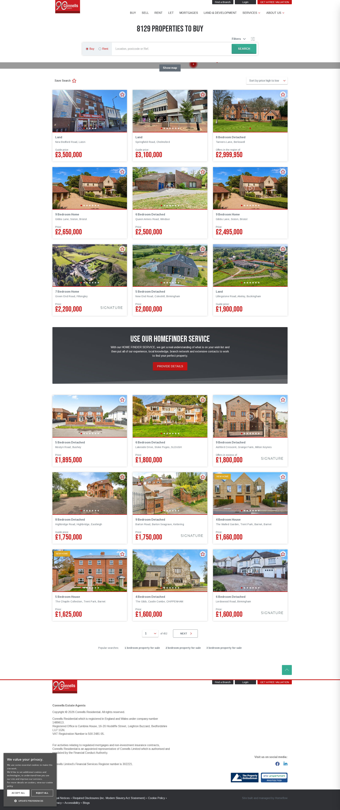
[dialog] (30, 779)
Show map (170, 67)
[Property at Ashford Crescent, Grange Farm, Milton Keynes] (250, 416)
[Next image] (122, 111)
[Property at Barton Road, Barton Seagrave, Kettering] (170, 493)
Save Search (63, 80)
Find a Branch (223, 2)
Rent (105, 48)
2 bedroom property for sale (183, 647)
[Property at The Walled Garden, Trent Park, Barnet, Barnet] (250, 493)
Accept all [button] (18, 792)
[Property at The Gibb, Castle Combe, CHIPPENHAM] (170, 570)
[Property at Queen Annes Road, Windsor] (170, 188)
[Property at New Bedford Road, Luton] (89, 111)
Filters (236, 38)
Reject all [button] (42, 792)
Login (245, 2)
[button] (193, 64)
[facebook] (277, 764)
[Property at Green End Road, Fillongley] (89, 265)
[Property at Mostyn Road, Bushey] (89, 416)
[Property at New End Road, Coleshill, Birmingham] (170, 265)
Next (183, 633)
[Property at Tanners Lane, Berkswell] (250, 111)
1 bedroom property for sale (142, 647)
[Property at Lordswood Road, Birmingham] (250, 570)
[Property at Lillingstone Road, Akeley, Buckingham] (250, 265)
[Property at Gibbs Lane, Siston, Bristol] (89, 188)
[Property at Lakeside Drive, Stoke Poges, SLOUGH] (170, 416)
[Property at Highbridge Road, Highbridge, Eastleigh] (89, 493)
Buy (91, 48)
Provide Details (170, 366)
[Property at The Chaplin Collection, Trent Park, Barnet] (89, 570)
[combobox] (172, 49)
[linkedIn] (285, 764)
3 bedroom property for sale (224, 647)
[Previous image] (57, 111)
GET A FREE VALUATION (274, 2)
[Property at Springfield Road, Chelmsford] (170, 111)
